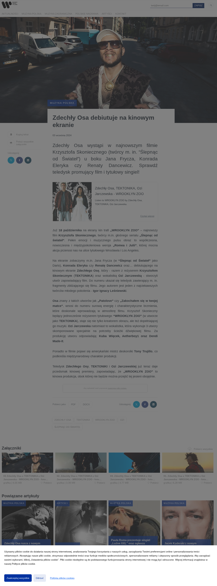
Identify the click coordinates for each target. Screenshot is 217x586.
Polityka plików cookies (62, 578)
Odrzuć (40, 578)
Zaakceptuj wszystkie (18, 578)
